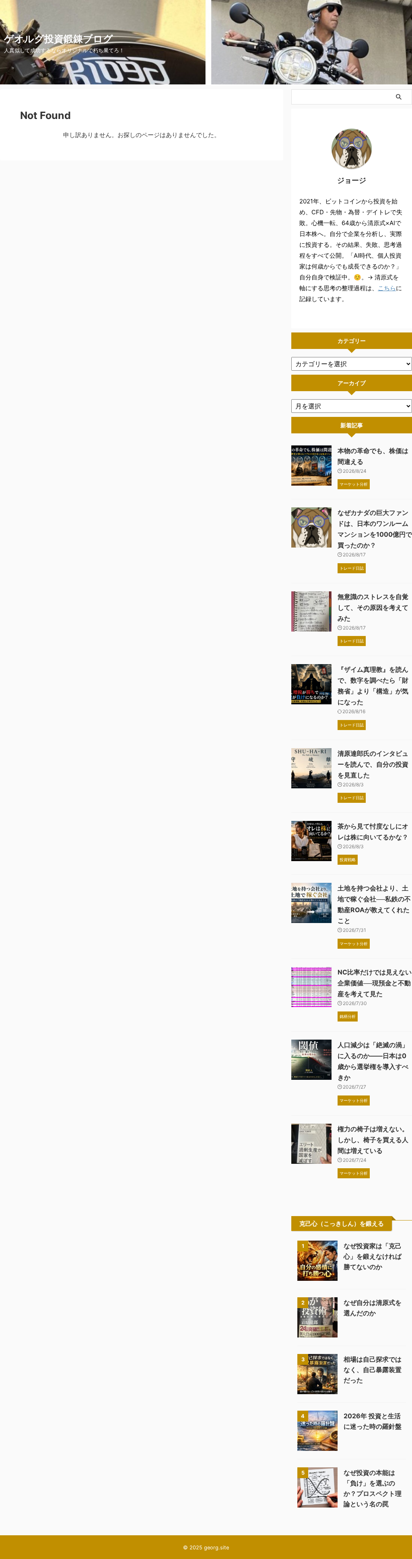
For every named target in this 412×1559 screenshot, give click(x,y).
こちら (387, 288)
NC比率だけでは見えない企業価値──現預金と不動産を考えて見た (375, 983)
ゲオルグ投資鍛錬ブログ (58, 39)
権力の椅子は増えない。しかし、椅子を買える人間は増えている (373, 1140)
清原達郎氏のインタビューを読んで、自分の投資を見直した (373, 764)
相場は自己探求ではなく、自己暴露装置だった (373, 1369)
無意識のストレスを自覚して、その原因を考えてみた (373, 607)
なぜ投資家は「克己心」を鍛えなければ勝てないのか (373, 1256)
